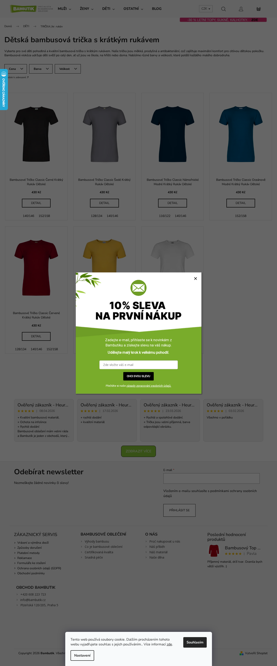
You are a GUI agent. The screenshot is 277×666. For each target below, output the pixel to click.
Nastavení (82, 655)
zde (169, 644)
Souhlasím (195, 642)
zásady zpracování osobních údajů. (148, 385)
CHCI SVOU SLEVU (138, 376)
